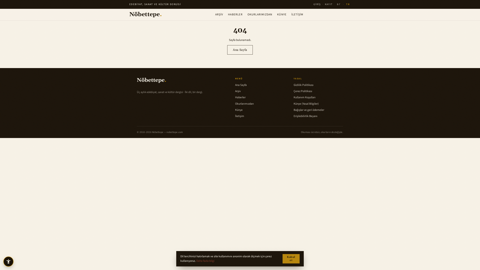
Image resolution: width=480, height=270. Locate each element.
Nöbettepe (145, 14)
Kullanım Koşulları (305, 97)
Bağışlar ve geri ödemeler (309, 110)
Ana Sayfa (240, 50)
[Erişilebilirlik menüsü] (8, 261)
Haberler (235, 14)
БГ (339, 4)
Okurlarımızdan (260, 14)
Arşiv (219, 14)
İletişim (297, 14)
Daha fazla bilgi (205, 261)
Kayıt (329, 4)
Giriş (317, 4)
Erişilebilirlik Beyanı (305, 116)
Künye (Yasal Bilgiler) (306, 104)
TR (348, 4)
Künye (281, 14)
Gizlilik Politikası (304, 85)
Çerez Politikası (303, 91)
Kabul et (291, 259)
